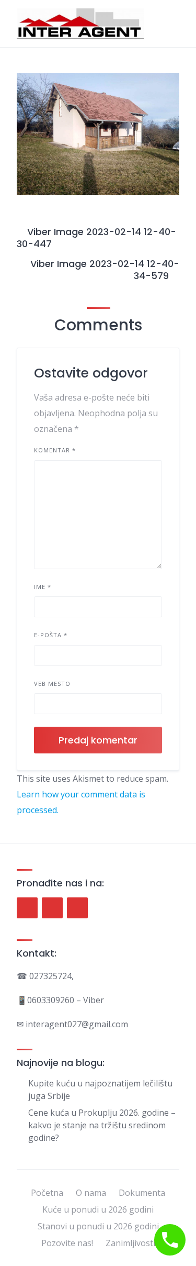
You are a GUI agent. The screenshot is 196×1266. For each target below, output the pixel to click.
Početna (47, 1192)
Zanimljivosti (130, 1243)
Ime (42, 587)
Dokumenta (142, 1192)
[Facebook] (27, 907)
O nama (91, 1192)
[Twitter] (52, 907)
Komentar (55, 450)
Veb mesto (52, 683)
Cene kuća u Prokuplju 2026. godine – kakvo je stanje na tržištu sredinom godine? (102, 1125)
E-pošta (50, 635)
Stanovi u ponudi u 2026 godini (98, 1226)
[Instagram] (77, 907)
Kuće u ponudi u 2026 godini (98, 1209)
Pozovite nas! (67, 1243)
